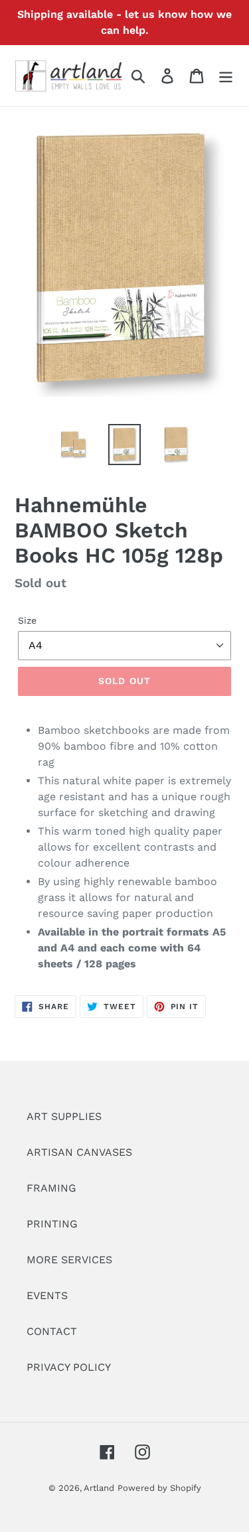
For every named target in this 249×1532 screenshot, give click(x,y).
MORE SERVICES (69, 1259)
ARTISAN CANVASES (79, 1152)
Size (27, 620)
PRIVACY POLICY (69, 1367)
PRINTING (52, 1224)
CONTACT (52, 1331)
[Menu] (225, 76)
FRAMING (51, 1188)
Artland (99, 1488)
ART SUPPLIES (64, 1116)
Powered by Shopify (159, 1488)
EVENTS (47, 1295)
